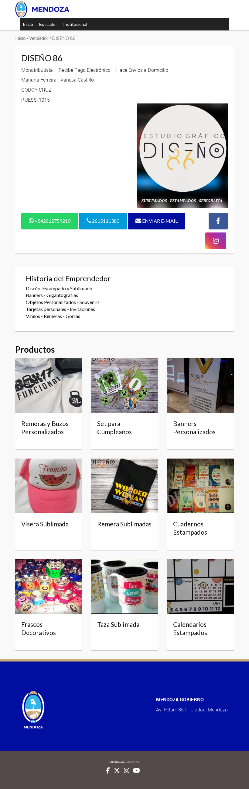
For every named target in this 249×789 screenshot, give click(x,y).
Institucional (75, 24)
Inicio (28, 24)
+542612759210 (52, 221)
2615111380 (105, 221)
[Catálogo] (42, 9)
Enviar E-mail (159, 221)
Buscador (48, 24)
